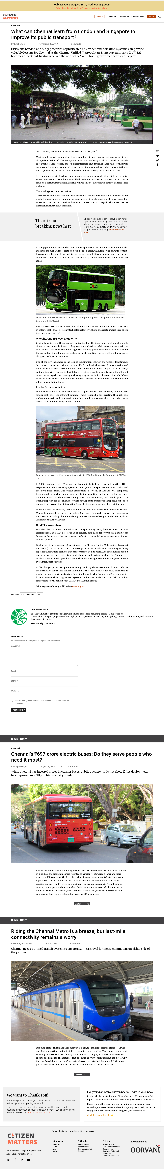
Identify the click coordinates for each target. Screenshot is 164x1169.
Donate (151, 17)
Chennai (15, 25)
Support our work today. (38, 1112)
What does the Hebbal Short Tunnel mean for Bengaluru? (82, 8)
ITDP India (19, 44)
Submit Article (137, 17)
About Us (56, 1144)
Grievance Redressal (111, 1156)
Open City (81, 1151)
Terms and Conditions (111, 1147)
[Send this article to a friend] (157, 151)
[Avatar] (19, 617)
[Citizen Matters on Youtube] (28, 1160)
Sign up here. (87, 1131)
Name (14, 671)
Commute (76, 44)
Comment (16, 646)
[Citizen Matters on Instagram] (8, 1160)
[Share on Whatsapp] (157, 160)
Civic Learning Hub (85, 1149)
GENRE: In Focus (27, 595)
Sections (122, 17)
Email (14, 681)
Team (55, 1147)
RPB (40, 595)
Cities (98, 17)
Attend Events (83, 1147)
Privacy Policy (108, 1144)
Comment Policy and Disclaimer (111, 1152)
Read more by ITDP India (42, 623)
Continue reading (82, 904)
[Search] (159, 17)
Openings (56, 1151)
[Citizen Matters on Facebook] (15, 1160)
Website (15, 691)
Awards (55, 1149)
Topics (110, 17)
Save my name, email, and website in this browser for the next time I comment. (42, 702)
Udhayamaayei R (23, 943)
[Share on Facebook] (158, 164)
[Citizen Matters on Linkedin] (22, 1160)
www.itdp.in (78, 586)
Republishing (108, 1149)
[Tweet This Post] (157, 155)
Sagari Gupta (20, 766)
